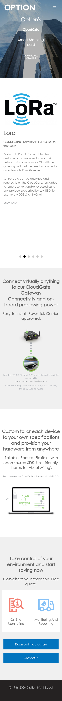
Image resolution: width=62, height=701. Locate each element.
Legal (49, 687)
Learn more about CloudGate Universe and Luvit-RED (29, 476)
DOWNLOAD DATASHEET (31, 56)
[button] (20, 256)
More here (10, 203)
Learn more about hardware (30, 381)
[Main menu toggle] (55, 7)
